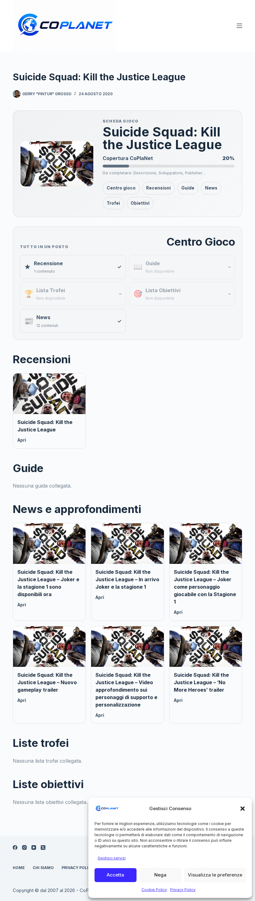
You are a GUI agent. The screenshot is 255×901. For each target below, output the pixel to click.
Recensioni (158, 187)
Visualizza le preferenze (215, 875)
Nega (160, 875)
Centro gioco (121, 187)
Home (19, 867)
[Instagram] (24, 847)
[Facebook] (15, 847)
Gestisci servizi (112, 858)
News (211, 187)
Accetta (115, 875)
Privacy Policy (183, 889)
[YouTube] (33, 847)
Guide (187, 187)
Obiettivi (140, 203)
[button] (242, 808)
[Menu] (239, 26)
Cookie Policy (154, 889)
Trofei (113, 203)
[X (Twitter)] (43, 847)
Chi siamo (43, 867)
